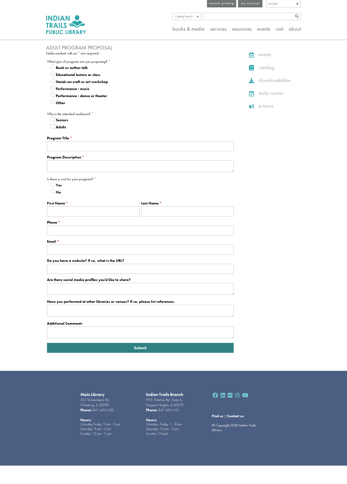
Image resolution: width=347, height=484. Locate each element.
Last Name (151, 203)
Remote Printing (221, 3)
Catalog (265, 67)
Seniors (62, 120)
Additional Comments (64, 323)
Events (263, 28)
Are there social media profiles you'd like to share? (89, 279)
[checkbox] (53, 119)
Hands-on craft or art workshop (82, 81)
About (295, 28)
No (58, 192)
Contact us (235, 416)
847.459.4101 (168, 410)
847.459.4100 (103, 410)
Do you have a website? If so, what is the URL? (85, 260)
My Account (250, 3)
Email (53, 241)
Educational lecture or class (78, 74)
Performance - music (72, 88)
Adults (61, 127)
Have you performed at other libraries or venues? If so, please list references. (111, 301)
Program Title (59, 138)
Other (60, 103)
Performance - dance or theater (81, 95)
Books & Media (188, 28)
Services (218, 28)
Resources (242, 28)
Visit (279, 28)
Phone (53, 222)
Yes (59, 185)
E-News (265, 105)
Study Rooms (270, 93)
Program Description (65, 157)
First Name (57, 203)
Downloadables (273, 80)
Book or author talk (72, 67)
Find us (218, 416)
